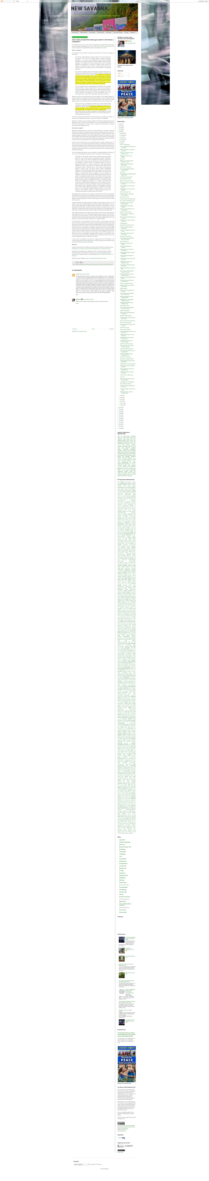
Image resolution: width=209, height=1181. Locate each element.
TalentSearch (133, 797)
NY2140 (119, 731)
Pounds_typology (121, 752)
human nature (133, 649)
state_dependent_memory (122, 790)
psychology (133, 470)
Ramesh (130, 761)
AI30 (126, 507)
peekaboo (119, 739)
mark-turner (120, 699)
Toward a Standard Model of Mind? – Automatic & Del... (127, 169)
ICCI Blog (121, 870)
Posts (120, 73)
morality (119, 715)
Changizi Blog (122, 854)
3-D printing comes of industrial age (127, 381)
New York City (129, 727)
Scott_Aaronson (121, 777)
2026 (120, 124)
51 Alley (129, 490)
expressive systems (129, 607)
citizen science (121, 447)
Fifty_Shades (133, 612)
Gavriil (119, 622)
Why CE (134, 820)
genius (125, 622)
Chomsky (125, 557)
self (122, 472)
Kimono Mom (133, 675)
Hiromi (126, 643)
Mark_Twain (133, 697)
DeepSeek (125, 585)
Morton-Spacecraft (132, 715)
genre (130, 622)
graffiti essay (120, 632)
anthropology (125, 515)
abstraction (124, 491)
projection (134, 755)
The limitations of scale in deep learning (127, 363)
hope (118, 647)
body (135, 533)
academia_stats (120, 493)
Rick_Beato (123, 768)
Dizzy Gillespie (124, 593)
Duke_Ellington (121, 596)
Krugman (122, 678)
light (129, 686)
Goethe (125, 626)
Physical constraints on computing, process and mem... (126, 194)
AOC (129, 516)
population (131, 751)
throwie (122, 804)
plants (132, 745)
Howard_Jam (120, 649)
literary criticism (122, 458)
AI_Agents (133, 498)
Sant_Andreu (127, 774)
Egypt (130, 599)
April (121, 399)
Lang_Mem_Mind (132, 679)
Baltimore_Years (121, 525)
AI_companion (127, 501)
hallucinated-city (127, 636)
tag (125, 797)
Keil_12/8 (128, 674)
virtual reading (130, 816)
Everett (125, 605)
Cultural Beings (121, 578)
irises (132, 664)
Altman (129, 509)
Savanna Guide (75, 32)
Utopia (129, 813)
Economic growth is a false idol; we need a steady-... (127, 250)
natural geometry (131, 720)
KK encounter (133, 676)
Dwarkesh (129, 596)
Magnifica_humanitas (122, 693)
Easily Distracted (122, 861)
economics (133, 597)
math (118, 700)
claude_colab (124, 559)
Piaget (119, 745)
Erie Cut (123, 604)
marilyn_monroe (126, 697)
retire (132, 766)
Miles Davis (133, 710)
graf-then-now (129, 629)
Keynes (119, 675)
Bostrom (134, 534)
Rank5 (119, 762)
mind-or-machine (126, 713)
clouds (128, 562)
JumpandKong (124, 672)
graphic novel (130, 632)
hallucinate (120, 636)
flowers (134, 453)
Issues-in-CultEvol (125, 665)
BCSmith (134, 527)
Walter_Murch (128, 819)
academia (133, 444)
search (132, 777)
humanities (129, 455)
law (126, 683)
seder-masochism (125, 779)
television (119, 800)
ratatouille (125, 762)
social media (133, 786)
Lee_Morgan (124, 685)
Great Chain (120, 633)
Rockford (125, 772)
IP (127, 664)
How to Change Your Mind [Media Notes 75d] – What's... (127, 239)
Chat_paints (123, 547)
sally (124, 774)
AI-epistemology (125, 505)
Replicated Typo (122, 901)
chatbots (128, 547)
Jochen (77, 274)
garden (122, 455)
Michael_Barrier (121, 709)
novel (134, 730)
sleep (135, 784)
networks (134, 721)
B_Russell (131, 523)
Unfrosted (119, 810)
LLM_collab (128, 689)
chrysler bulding (130, 557)
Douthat (134, 593)
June (121, 395)
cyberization (134, 579)
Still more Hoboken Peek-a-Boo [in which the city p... (127, 338)
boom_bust (119, 534)
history (129, 643)
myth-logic (123, 460)
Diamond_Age (133, 589)
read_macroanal (121, 763)
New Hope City (126, 725)
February (122, 403)
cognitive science (127, 565)
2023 (120, 129)
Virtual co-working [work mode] (126, 283)
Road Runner (133, 769)
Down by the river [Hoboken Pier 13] (127, 200)
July (121, 143)
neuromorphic (120, 724)
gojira (128, 626)
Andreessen (133, 512)
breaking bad (121, 539)
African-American (126, 436)
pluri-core (128, 747)
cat (135, 541)
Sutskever (119, 795)
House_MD (133, 647)
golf (130, 626)
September (122, 139)
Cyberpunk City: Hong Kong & (129, 1021)
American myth (121, 511)
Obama (129, 731)
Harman (130, 637)
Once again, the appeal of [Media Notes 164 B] (126, 981)
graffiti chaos (127, 631)
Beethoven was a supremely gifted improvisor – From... (126, 161)
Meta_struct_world (132, 706)
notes (132, 730)
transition (128, 805)
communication (120, 569)
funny (134, 618)
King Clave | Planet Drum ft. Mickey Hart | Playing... (127, 286)
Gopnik (123, 628)
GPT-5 (124, 629)
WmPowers (111, 264)
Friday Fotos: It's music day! (125, 167)
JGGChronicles (127, 669)
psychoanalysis (133, 757)
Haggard (128, 635)
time (125, 804)
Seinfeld (119, 780)
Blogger (106, 1168)
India (135, 655)
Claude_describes (132, 559)
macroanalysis (125, 692)
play (135, 745)
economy (119, 599)
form (128, 615)
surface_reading (127, 794)
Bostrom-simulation (121, 536)
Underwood (120, 809)
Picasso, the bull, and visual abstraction (127, 320)
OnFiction (121, 894)
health (119, 640)
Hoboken (120, 440)
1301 (125, 488)
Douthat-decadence (121, 594)
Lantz (119, 682)
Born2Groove (133, 437)
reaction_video (133, 762)
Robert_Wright (127, 770)
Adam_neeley (120, 494)
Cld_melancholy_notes (122, 562)
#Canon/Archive (128, 482)
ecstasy (123, 599)
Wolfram (124, 826)
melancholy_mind (128, 704)
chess (127, 552)
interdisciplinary (124, 661)
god (130, 625)
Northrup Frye (128, 730)
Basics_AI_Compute (127, 526)
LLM (131, 442)
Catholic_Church (121, 543)
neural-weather (133, 723)
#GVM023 (124, 486)
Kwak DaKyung (132, 678)
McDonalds (133, 700)
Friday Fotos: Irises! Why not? (126, 212)
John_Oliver (134, 671)
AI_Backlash (133, 500)
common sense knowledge (130, 568)
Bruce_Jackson (120, 540)
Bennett (124, 530)
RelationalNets (120, 766)
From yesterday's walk (124, 197)
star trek (134, 788)
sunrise (123, 793)
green (129, 633)
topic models (130, 804)
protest (119, 757)
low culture (125, 690)
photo (119, 468)
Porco (134, 751)
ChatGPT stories (127, 550)
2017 (120, 415)
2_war (128, 488)
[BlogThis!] (77, 262)
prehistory (134, 753)
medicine (134, 703)
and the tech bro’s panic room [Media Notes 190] (126, 965)
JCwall (131, 668)
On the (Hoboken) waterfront (125, 383)
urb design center (121, 812)
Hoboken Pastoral (123, 288)
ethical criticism (126, 453)
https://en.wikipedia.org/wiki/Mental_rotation (96, 258)
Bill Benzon (133, 32)
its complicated (132, 665)
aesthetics (120, 446)
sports (134, 787)
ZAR (135, 831)
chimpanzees (120, 555)
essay (129, 604)
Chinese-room (128, 555)
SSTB (121, 788)
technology (133, 798)
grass (134, 632)
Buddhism (130, 540)
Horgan (122, 647)
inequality (128, 657)
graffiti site (125, 632)
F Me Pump (125, 608)
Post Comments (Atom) (82, 331)
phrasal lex (130, 744)
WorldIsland (120, 830)
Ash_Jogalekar (128, 521)
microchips (127, 710)
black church (122, 533)
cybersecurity (125, 580)
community (125, 449)
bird (135, 532)
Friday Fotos (129, 439)
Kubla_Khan (126, 442)
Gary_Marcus (130, 621)
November (122, 135)
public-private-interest (127, 758)
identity (134, 653)
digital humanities (128, 590)
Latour (134, 442)
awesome (126, 523)
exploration (122, 607)
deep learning (124, 452)
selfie (128, 780)
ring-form (126, 471)
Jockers (124, 671)
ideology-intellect (121, 654)
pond (126, 750)
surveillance (133, 794)
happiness (127, 637)
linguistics (133, 456)
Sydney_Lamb (128, 795)
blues (132, 533)
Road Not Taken (126, 769)
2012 (120, 424)
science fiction (132, 776)
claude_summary (132, 561)
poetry (128, 468)
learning (131, 683)
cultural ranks (124, 579)
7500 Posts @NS (100, 32)
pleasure (124, 747)
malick (134, 693)
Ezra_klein (120, 608)
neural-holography (121, 723)
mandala (125, 696)
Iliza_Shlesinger (128, 654)
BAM (126, 525)
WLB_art (127, 823)
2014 (120, 420)
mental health (125, 706)
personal (128, 466)
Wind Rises (124, 822)
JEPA (119, 669)
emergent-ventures (121, 600)
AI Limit (125, 498)
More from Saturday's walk (125, 192)
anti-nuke (131, 515)
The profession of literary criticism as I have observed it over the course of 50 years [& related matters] (126, 1034)
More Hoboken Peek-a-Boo (125, 178)
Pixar (125, 745)
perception (124, 739)
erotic (126, 604)
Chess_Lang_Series (121, 554)
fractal (134, 615)
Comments (121, 76)
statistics (134, 790)
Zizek (127, 833)
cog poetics (124, 564)
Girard (134, 622)
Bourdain (128, 536)
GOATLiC (126, 625)
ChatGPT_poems (125, 551)
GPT (135, 439)
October (122, 137)
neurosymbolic (133, 724)
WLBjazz (134, 824)
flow (123, 614)
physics (134, 744)
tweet (131, 806)
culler (132, 576)
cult (135, 576)
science (119, 472)
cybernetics (120, 580)
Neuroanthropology (123, 887)
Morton (126, 716)
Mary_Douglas (128, 699)
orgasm (128, 735)
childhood (129, 554)
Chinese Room (79, 99)
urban (127, 812)
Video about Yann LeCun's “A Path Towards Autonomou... (127, 346)
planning (128, 745)
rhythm (119, 768)
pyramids (134, 758)
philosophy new (127, 743)
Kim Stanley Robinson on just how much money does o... (127, 274)
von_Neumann (133, 818)
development (120, 589)
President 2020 (121, 754)
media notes (127, 459)
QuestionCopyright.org (124, 899)
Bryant (125, 540)
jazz (123, 456)
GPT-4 (119, 629)
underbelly (133, 808)
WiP (135, 822)
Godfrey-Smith (120, 626)
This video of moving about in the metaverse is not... (126, 153)
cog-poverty (130, 563)
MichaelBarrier (122, 877)
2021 (120, 407)
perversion (134, 741)
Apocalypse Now (121, 518)
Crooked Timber (122, 858)
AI (121, 436)
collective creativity (125, 566)
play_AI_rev (120, 747)
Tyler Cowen (126, 808)
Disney (124, 439)
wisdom (124, 823)
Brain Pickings (122, 849)
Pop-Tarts (126, 32)
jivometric (120, 671)
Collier (131, 566)
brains (91, 264)
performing (124, 466)
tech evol (125, 798)
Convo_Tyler (120, 575)
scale (135, 774)
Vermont (125, 815)
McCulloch (129, 700)
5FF (118, 491)
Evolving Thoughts (123, 863)
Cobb (120, 856)
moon (129, 714)
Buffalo (134, 540)
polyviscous (133, 748)
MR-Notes (120, 717)
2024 (120, 127)
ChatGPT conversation (122, 548)
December (122, 133)
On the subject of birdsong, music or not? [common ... (127, 234)
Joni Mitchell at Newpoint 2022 (126, 177)
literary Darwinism (132, 688)
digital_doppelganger (126, 592)
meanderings (122, 702)
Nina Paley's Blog (123, 892)
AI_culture (133, 501)
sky (132, 784)
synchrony (120, 474)
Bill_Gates (119, 532)
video (119, 816)
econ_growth (127, 597)
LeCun (119, 685)
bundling (119, 541)
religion (125, 766)
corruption (130, 575)
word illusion (133, 826)
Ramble (126, 761)
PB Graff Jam (121, 738)
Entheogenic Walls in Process (125, 236)
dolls (131, 593)
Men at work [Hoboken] (124, 144)
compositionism (121, 571)
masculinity (133, 699)
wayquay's (122, 820)
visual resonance (121, 818)
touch (135, 804)
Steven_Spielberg (127, 791)
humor (123, 651)
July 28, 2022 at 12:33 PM (88, 299)
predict (129, 752)
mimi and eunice (129, 711)
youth (126, 831)
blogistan (127, 533)
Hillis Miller (123, 643)
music (119, 460)
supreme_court (120, 794)
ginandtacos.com (122, 868)
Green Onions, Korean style (125, 356)
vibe (130, 815)
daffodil (134, 580)
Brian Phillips (128, 539)
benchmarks (120, 530)
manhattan (133, 696)
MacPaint (119, 692)
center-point (125, 544)
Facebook (130, 608)
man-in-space (126, 695)
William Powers (90, 240)
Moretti (122, 716)
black (119, 533)
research (128, 766)
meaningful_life (121, 459)
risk (130, 768)
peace (126, 738)
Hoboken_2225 (121, 644)
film (131, 453)
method (129, 707)
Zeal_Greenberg (121, 833)
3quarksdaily (122, 839)
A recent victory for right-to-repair (126, 374)
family (134, 608)
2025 (120, 126)
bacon (134, 523)
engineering (133, 601)
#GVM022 (119, 486)
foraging (119, 615)
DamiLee (119, 582)
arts (121, 521)
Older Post (112, 329)
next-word (125, 728)
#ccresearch (119, 483)
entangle (119, 603)
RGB (134, 766)
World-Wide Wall (129, 443)
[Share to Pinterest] (82, 262)
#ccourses (134, 482)
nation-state (120, 720)
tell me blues (125, 799)
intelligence (133, 660)
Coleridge (134, 565)
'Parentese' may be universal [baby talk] (127, 198)
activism (126, 493)
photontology (124, 468)
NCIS (130, 721)
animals (125, 514)
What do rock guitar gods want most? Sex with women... (127, 379)
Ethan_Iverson (133, 604)
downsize (127, 594)
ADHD (134, 494)
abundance (128, 444)
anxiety (126, 516)
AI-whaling (123, 507)
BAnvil (130, 525)
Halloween (133, 635)
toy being (119, 805)
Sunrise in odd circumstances (125, 322)
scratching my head (127, 777)
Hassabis (125, 639)
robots (119, 772)
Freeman (125, 617)
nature (127, 721)
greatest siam (125, 633)
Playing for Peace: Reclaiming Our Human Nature (126, 164)
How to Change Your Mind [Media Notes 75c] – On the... (127, 271)
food (134, 614)
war (132, 819)
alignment (126, 508)
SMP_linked (125, 786)
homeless (119, 646)
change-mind (123, 545)
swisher (123, 795)
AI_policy (125, 504)
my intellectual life (132, 717)
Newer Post (74, 329)
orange (126, 735)
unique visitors (120, 1152)
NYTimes (124, 731)
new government (121, 725)
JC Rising (122, 668)
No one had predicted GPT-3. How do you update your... (127, 351)
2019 (120, 411)
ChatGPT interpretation (131, 548)
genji (127, 622)
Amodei (126, 511)
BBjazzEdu (129, 527)
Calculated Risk (122, 851)
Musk (126, 717)
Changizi (128, 545)
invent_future (120, 664)
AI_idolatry (133, 502)
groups (119, 635)
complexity (133, 569)
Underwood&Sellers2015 (131, 809)
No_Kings (123, 730)
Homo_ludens (133, 646)
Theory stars (133, 802)
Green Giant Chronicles (118, 32)
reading (134, 764)
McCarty (125, 700)
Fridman (122, 618)
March (121, 401)
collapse (119, 566)
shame (129, 783)
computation (95, 264)
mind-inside (120, 713)
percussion (120, 466)
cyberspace (130, 580)
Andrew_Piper (120, 514)
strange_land (133, 791)
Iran (129, 664)
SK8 (129, 784)
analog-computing (79, 264)
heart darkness (130, 640)
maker (129, 693)
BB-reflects (124, 527)
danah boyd (124, 582)
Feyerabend (120, 612)
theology (122, 802)
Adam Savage (132, 493)
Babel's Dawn (122, 844)
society (134, 472)
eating (132, 596)
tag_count (128, 797)
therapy (119, 804)
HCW (134, 639)
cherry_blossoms (121, 552)
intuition (134, 662)
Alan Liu (129, 507)
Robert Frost (120, 770)
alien (132, 507)
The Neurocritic (122, 909)
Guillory (123, 635)
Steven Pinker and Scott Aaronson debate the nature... (126, 203)
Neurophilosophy (123, 889)
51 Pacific (134, 490)
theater (119, 802)
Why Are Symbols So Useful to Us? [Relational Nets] (127, 369)
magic (134, 692)
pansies (119, 737)
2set (130, 488)
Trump (121, 806)
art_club (130, 519)
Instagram (125, 658)
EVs (118, 607)
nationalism (125, 720)
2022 (120, 131)
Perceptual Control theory (124, 896)
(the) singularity (121, 482)
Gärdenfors (125, 621)
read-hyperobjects (128, 763)
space (125, 787)
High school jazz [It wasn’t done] (126, 180)
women (128, 826)
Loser (119, 690)
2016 (120, 417)
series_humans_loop (121, 781)
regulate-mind (120, 471)
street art (119, 793)
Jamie (122, 667)
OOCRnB (128, 734)
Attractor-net (120, 522)
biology (131, 532)
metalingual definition (122, 707)
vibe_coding (134, 815)
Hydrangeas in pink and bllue (125, 315)
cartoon (134, 446)
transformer (124, 805)
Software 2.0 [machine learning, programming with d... (126, 354)
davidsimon (124, 583)
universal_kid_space (132, 810)
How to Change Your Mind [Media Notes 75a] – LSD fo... (127, 308)
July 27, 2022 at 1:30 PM (84, 274)
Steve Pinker (120, 791)
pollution (123, 748)
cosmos (134, 575)
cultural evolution (131, 450)
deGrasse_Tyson (121, 586)
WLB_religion (128, 824)
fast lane (127, 610)
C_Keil (126, 541)
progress (127, 470)
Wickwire (119, 822)
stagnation (124, 788)
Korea (119, 678)
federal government (129, 611)
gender (122, 622)
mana (122, 696)
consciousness (126, 573)
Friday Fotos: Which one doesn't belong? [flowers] (126, 392)
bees (118, 529)
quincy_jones (127, 759)
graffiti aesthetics (121, 631)
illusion (134, 654)
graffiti (125, 455)
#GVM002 (129, 483)
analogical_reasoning (122, 512)
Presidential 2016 (131, 754)
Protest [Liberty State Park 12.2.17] (127, 225)
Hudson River (125, 440)
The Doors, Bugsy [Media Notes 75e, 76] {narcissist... (127, 209)
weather (125, 820)
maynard (121, 700)
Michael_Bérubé (132, 709)
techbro (128, 798)
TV (129, 806)
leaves (134, 683)
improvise (134, 455)
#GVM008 (125, 484)
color (135, 566)
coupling (124, 450)
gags (132, 620)
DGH (126, 589)
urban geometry (132, 812)
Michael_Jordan (121, 710)
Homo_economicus (125, 646)
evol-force (129, 605)
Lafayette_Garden (124, 679)
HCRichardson (130, 639)
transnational (124, 474)
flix (120, 614)
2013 (120, 422)
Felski (134, 611)
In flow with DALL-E (124, 241)
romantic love (132, 471)
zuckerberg (131, 833)
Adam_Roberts (128, 494)
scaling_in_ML (120, 776)
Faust (135, 610)
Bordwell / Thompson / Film (125, 847)
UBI (130, 808)
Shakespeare (120, 783)
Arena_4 (119, 519)
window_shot (130, 822)
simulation (125, 784)
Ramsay (134, 761)
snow (129, 786)
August (121, 141)
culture (119, 452)
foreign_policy (123, 615)
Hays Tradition (92, 32)
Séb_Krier (119, 779)
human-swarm (125, 650)
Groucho (134, 633)
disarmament (133, 592)
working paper (129, 475)
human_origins (120, 650)
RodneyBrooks (129, 772)
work (119, 827)
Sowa (122, 787)
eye (135, 607)
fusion (119, 620)
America (134, 509)
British (134, 539)
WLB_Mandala (133, 823)
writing (124, 830)
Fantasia (119, 610)
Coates (134, 562)
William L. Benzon (126, 1125)
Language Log (122, 873)
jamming (119, 456)
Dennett (134, 586)
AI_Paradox (120, 504)
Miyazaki (119, 443)
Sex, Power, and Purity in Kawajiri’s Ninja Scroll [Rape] (130, 938)
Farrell (123, 610)
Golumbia (134, 626)
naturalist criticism (121, 721)
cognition (127, 447)
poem (132, 747)
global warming (132, 624)
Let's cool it (122, 376)
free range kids (121, 617)
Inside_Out (120, 658)
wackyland (120, 819)
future (122, 620)
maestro (130, 692)
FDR (124, 611)
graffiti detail (133, 631)
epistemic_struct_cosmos (131, 603)
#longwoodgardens (132, 487)
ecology (122, 597)
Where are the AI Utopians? (125, 329)
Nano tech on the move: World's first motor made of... (127, 214)
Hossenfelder (127, 647)
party (125, 737)
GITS (119, 624)
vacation (134, 813)
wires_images (120, 823)
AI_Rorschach (130, 504)
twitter (122, 808)
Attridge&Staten (127, 522)
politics (131, 468)
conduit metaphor (132, 572)
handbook (134, 636)
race (132, 759)
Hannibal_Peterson (121, 637)
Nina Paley (130, 728)
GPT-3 (134, 628)
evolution (134, 606)
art (128, 446)
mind (135, 459)
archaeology (130, 518)
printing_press (120, 755)
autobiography (121, 523)
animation (124, 446)
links (118, 688)
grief (131, 633)
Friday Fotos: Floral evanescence (126, 343)
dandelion (134, 582)
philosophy (106, 264)
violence (122, 816)
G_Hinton (126, 620)
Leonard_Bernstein (132, 685)
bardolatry (119, 526)
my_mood (119, 718)
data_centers (119, 583)
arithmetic (123, 519)
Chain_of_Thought (132, 544)
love (121, 690)
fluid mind (131, 614)
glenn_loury (123, 624)
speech (127, 787)
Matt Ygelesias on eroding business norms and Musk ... (127, 281)
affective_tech (120, 497)
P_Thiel (134, 735)
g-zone (119, 455)
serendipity (133, 780)
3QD (119, 436)
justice (130, 672)
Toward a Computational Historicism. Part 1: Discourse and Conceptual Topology (130, 991)
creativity (129, 576)
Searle (134, 777)
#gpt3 (125, 483)
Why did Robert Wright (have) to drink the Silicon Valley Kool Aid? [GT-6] (127, 1002)
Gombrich (119, 628)
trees (118, 806)
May (121, 397)
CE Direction (130, 543)
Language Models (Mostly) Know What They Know (126, 303)
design (134, 587)
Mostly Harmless (122, 882)
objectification (133, 463)
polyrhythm (128, 748)
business (123, 541)
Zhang (125, 833)
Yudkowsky (130, 831)
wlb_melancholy (121, 824)
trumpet (124, 806)
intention (119, 661)
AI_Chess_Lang (121, 501)
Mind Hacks (121, 880)
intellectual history (126, 660)
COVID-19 (124, 576)
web (128, 820)
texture (124, 801)
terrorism (119, 801)
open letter (133, 734)
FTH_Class (129, 618)
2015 (120, 418)
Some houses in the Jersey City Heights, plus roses (126, 262)
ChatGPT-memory (132, 551)
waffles (123, 819)
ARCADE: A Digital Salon (124, 842)
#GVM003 (133, 483)
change (119, 545)
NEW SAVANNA (89, 8)
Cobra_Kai (120, 563)
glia (127, 624)
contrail (131, 573)
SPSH (119, 788)
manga (134, 457)
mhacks (134, 707)
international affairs (132, 661)
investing (125, 664)
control (134, 573)
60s (120, 491)
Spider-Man (131, 787)
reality (127, 765)
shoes (119, 784)
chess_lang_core (132, 552)
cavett (126, 543)
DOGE (128, 593)
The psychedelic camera (124, 305)
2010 (120, 428)
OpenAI (119, 735)
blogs (130, 533)
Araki (126, 518)
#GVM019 (129, 484)
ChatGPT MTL (121, 550)
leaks (128, 683)
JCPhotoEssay (126, 668)
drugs (130, 594)
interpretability (123, 662)
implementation (125, 655)
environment (123, 603)
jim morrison (133, 669)
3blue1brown (122, 490)
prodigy (125, 755)
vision (134, 816)
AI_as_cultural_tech (121, 500)
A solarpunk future (123, 223)
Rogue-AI (124, 443)
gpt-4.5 (122, 629)
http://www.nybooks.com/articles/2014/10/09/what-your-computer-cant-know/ (93, 248)
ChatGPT (120, 439)
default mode (132, 585)
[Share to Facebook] (80, 262)
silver (122, 784)
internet (119, 662)
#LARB (126, 487)
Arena (122, 437)
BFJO (135, 530)
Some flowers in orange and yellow (127, 358)
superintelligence (132, 793)
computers (120, 450)
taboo (123, 797)
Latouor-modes (127, 682)
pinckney (122, 745)
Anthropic (119, 515)
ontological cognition (122, 465)
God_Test (134, 625)
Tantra (119, 798)
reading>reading (121, 765)
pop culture (130, 750)
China (124, 555)
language (127, 456)
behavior (122, 529)
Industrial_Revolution (122, 657)
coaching (131, 562)
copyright (125, 575)
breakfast (134, 537)
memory (119, 706)
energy (129, 601)
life (127, 686)
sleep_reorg (120, 786)
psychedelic (125, 757)
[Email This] (76, 262)
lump (128, 690)
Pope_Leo (126, 751)
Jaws (135, 667)
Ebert (134, 596)
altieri (125, 509)
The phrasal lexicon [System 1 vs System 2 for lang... (126, 341)
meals (118, 702)
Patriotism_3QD (129, 737)
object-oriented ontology (123, 463)
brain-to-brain (124, 537)
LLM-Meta (134, 689)
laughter (123, 683)
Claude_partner (120, 561)
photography (120, 744)
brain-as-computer (86, 264)
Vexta (128, 815)
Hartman (122, 639)
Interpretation (129, 662)
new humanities (133, 725)
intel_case (119, 660)
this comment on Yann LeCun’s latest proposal (101, 46)
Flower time (122, 158)
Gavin (134, 621)
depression (120, 587)
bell (135, 529)
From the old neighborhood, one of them (129, 949)
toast (127, 804)
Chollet (122, 557)
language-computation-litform (130, 681)
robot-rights (133, 770)
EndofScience (124, 601)
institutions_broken (132, 658)
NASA (134, 718)
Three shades (122, 172)
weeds (131, 820)
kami (125, 674)
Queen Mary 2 (121, 759)
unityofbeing (130, 474)
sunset (127, 793)
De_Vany (128, 583)
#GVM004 (120, 484)
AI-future (131, 505)
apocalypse (133, 516)
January (121, 405)
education (127, 599)
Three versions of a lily (124, 327)
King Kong (120, 676)
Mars (124, 699)
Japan (129, 667)
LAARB (119, 679)
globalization (120, 625)
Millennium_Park (121, 711)
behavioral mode (129, 529)
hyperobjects (129, 653)
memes (131, 459)
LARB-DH (122, 682)
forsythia (131, 615)
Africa (125, 497)
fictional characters (126, 612)
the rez (130, 801)
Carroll (129, 541)
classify (128, 558)
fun (132, 618)
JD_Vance (134, 668)
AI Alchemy (120, 498)
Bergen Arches (127, 437)
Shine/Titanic (133, 783)
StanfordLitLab (129, 788)
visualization (123, 475)
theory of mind (127, 802)
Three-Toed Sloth (123, 912)
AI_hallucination (127, 502)
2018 (120, 413)
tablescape (119, 797)
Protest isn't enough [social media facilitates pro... (126, 227)
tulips (127, 806)
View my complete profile (130, 43)
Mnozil (123, 714)
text (122, 801)
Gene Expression (122, 865)
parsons (122, 737)
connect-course (120, 573)
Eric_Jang (119, 604)
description (130, 452)
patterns (134, 737)
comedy (119, 568)
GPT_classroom (130, 628)
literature (130, 458)
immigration (120, 655)
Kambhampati (120, 674)
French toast (130, 617)
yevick (122, 831)
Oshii (131, 735)
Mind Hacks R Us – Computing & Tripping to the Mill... (126, 300)
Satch (132, 774)
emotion (127, 600)
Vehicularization (121, 815)
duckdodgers (133, 594)
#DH (123, 483)
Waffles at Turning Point (124, 310)
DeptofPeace (124, 587)
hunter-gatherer (128, 651)
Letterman (119, 686)
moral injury (133, 714)
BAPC (134, 525)
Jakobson (119, 667)
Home (93, 329)
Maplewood (120, 697)
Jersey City (133, 440)
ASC (123, 521)
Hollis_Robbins (128, 644)
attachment (133, 521)
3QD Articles (108, 32)
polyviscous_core (121, 750)
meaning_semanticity (132, 702)
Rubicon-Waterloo (128, 773)
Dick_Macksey (120, 590)
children (134, 554)
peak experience (132, 465)
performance (133, 739)
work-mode (123, 827)
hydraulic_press (124, 653)
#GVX (129, 486)
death (132, 583)
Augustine (134, 522)
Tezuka (127, 801)
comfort (122, 568)
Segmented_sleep (132, 779)
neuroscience (100, 264)
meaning (125, 702)
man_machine (120, 695)
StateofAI (130, 790)
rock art (121, 772)
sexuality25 (133, 781)
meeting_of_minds (121, 704)
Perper (124, 741)
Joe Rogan (129, 671)
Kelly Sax (133, 674)
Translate (99, 1164)
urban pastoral (122, 813)
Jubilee (119, 672)
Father (131, 610)
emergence (134, 599)
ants (123, 516)
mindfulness (133, 713)
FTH (125, 618)
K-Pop (134, 672)
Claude (131, 558)
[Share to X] (79, 262)
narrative (129, 460)
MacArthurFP (133, 690)
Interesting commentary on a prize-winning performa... (126, 297)
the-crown (134, 801)
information (133, 657)
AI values (129, 498)
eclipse (119, 597)
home (134, 644)
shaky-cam (130, 472)
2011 (120, 426)
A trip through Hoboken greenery (126, 348)
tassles (121, 798)
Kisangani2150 (120, 442)
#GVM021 (134, 484)
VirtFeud (125, 816)
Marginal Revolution (123, 875)
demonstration (128, 586)
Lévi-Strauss (124, 686)
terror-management (132, 799)
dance (129, 582)
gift (132, 622)
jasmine (132, 667)
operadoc (123, 735)
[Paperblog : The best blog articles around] (122, 1139)
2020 (120, 409)
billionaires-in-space (125, 532)
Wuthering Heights (131, 830)
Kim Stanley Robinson (125, 675)
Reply (77, 294)
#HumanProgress (121, 487)
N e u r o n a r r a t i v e (124, 884)
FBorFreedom (120, 611)
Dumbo (125, 596)
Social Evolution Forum (124, 907)
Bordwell (124, 534)
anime (134, 514)
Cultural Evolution (83, 32)
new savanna (132, 462)
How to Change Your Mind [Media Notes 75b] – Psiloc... (127, 294)
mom (126, 714)
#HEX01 (134, 486)
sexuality (125, 472)
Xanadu (119, 831)
